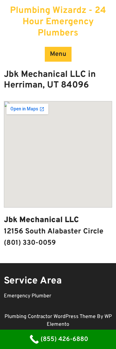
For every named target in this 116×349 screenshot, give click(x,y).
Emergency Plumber (27, 296)
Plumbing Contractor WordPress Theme (51, 316)
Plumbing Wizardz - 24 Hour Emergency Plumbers (58, 22)
